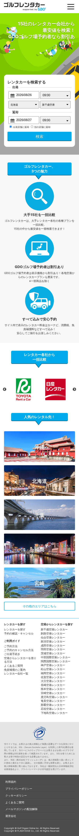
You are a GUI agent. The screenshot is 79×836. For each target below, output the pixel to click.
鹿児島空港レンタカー (54, 697)
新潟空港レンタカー (53, 641)
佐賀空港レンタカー (53, 677)
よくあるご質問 (13, 665)
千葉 (39, 515)
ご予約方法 (10, 646)
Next (74, 389)
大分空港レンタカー (53, 681)
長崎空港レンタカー (53, 685)
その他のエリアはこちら (39, 606)
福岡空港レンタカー (53, 673)
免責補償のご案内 (15, 669)
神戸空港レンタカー (53, 665)
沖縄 (39, 447)
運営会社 (10, 815)
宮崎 (39, 583)
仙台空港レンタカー (53, 637)
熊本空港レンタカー (53, 689)
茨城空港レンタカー (53, 653)
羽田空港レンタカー (53, 649)
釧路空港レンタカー (53, 633)
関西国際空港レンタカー (55, 661)
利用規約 (10, 781)
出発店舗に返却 (21, 127)
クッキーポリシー (16, 795)
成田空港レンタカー (53, 645)
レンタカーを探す (15, 629)
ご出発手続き (12, 654)
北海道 (39, 481)
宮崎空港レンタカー (53, 693)
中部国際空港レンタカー (55, 657)
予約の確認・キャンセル (19, 633)
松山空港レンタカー (53, 669)
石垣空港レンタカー (53, 708)
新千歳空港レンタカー (54, 629)
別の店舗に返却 (42, 127)
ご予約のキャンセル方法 (19, 650)
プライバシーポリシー (18, 788)
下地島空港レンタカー (54, 712)
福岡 (39, 549)
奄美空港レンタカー (53, 700)
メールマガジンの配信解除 (21, 809)
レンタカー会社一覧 (16, 673)
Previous (5, 389)
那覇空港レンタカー (53, 704)
